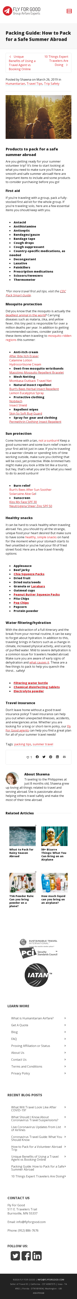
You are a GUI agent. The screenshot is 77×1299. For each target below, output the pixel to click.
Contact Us (19, 1060)
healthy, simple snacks (41, 537)
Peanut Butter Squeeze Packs (37, 594)
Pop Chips (21, 603)
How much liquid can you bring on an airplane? (53, 899)
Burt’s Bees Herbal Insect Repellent (34, 389)
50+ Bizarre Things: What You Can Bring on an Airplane (53, 854)
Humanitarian (15, 84)
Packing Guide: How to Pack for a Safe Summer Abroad (37, 1167)
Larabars (38, 586)
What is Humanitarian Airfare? (32, 1018)
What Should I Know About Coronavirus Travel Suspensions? (34, 1118)
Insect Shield (18, 405)
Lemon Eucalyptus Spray (26, 393)
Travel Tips (34, 84)
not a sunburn (48, 440)
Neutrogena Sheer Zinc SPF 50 (30, 506)
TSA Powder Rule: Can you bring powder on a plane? (21, 901)
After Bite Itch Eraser (24, 356)
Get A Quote (19, 1025)
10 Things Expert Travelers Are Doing (37, 1176)
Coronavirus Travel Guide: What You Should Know (36, 1138)
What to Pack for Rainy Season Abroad (21, 853)
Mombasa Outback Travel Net (30, 381)
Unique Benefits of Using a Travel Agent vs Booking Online (34, 1158)
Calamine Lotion (20, 360)
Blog (14, 1032)
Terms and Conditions (26, 1066)
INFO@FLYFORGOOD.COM (51, 1279)
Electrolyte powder (29, 691)
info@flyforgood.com (31, 1222)
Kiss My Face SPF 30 (23, 502)
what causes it (39, 662)
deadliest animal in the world (26, 315)
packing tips (22, 744)
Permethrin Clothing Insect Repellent (35, 422)
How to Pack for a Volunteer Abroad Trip (36, 1148)
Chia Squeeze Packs (29, 574)
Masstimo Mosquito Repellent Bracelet (36, 373)
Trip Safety (51, 84)
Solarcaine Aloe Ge (22, 494)
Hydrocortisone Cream (25, 364)
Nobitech (15, 401)
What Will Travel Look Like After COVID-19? (33, 1108)
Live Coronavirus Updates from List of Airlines (36, 1128)
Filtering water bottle (31, 683)
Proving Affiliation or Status (30, 1046)
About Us (17, 1053)
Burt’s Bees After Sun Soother (30, 490)
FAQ (14, 1039)
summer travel (43, 744)
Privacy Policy (20, 1073)
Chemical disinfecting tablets (37, 687)
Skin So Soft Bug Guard (25, 413)
